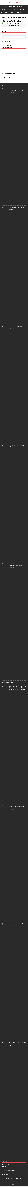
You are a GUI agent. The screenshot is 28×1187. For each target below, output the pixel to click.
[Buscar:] (14, 36)
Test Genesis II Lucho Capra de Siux (17, 445)
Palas (3, 85)
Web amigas (4, 12)
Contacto (18, 12)
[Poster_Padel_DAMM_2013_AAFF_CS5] (12, 23)
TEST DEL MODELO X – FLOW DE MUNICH (17, 208)
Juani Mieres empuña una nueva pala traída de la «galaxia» (17, 564)
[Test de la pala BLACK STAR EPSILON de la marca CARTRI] (5, 203)
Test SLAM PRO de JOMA (15, 326)
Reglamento (4, 9)
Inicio (2, 6)
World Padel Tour (7, 682)
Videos (11, 12)
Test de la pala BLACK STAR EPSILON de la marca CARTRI (16, 89)
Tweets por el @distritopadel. (9, 77)
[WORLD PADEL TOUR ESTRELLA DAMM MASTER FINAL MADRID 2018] (5, 1156)
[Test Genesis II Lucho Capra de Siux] (5, 559)
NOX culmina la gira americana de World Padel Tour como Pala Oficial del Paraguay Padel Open (17, 688)
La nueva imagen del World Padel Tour (17, 924)
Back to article (14, 25)
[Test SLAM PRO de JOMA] (5, 440)
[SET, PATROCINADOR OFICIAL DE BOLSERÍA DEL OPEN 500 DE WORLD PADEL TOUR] (5, 919)
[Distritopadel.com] (14, 2)
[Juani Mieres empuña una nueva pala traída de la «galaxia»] (5, 678)
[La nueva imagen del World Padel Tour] (5, 1038)
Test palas (23, 9)
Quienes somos (11, 6)
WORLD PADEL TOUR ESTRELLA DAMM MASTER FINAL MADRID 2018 (17, 1044)
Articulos (19, 6)
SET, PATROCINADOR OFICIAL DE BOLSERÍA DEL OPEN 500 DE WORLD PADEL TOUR (17, 806)
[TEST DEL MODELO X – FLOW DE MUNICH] (5, 322)
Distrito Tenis (14, 9)
